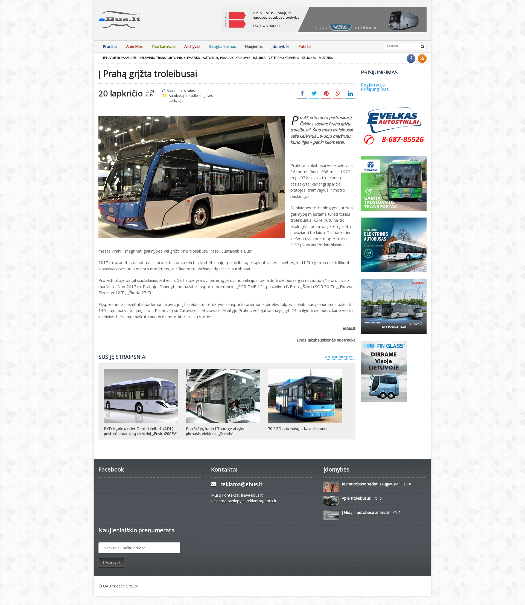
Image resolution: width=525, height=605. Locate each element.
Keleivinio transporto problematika (169, 57)
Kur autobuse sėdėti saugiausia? (371, 484)
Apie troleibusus (356, 498)
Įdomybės (281, 46)
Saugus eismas (222, 46)
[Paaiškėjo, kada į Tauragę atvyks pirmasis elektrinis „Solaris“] (222, 370)
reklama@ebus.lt (241, 484)
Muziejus (326, 57)
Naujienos (254, 46)
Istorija (259, 57)
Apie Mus (134, 46)
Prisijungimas (375, 89)
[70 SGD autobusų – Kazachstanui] (304, 370)
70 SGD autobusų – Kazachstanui (297, 428)
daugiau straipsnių (340, 356)
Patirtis (304, 46)
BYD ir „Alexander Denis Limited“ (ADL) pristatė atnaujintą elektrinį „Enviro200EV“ (140, 431)
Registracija (373, 85)
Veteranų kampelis (284, 57)
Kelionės (309, 57)
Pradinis (110, 46)
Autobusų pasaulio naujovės (226, 57)
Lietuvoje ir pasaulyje (118, 57)
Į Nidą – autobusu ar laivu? (366, 512)
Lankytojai (176, 100)
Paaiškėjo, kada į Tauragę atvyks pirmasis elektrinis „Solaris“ (215, 431)
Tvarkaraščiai (163, 46)
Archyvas (192, 46)
